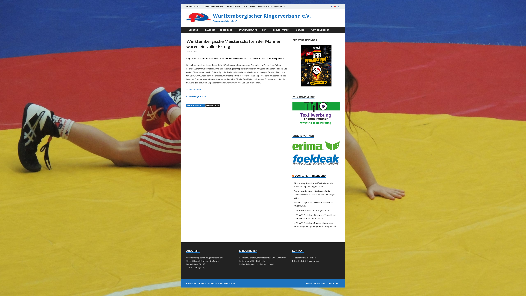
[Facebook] (332, 6)
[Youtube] (335, 6)
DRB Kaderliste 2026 (304, 210)
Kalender (210, 30)
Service (300, 30)
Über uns (193, 30)
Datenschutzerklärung (315, 283)
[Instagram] (338, 6)
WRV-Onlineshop (320, 30)
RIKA (264, 30)
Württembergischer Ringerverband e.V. (262, 15)
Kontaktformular (233, 6)
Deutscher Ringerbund (310, 175)
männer (209, 105)
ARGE (244, 6)
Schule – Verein (281, 30)
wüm (217, 105)
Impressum (333, 283)
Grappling (278, 6)
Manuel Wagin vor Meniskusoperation (312, 202)
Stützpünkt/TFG (248, 30)
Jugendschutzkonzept (213, 6)
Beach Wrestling (265, 6)
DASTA (252, 6)
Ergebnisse (226, 30)
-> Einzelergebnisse (196, 96)
